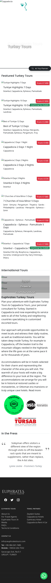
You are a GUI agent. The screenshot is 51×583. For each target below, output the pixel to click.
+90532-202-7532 (16, 548)
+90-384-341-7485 (13, 545)
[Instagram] (18, 500)
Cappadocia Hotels (35, 516)
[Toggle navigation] (47, 7)
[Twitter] (12, 500)
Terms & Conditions (10, 528)
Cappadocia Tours (25, 43)
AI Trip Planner (41, 68)
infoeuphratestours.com (13, 541)
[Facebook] (5, 500)
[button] (43, 575)
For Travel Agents (9, 516)
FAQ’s (3, 525)
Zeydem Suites (33, 514)
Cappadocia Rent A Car (37, 522)
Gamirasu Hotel (34, 519)
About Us (5, 514)
